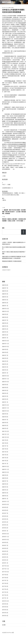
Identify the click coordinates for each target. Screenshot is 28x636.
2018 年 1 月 (5, 563)
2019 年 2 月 (5, 528)
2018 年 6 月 (5, 548)
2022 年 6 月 (5, 422)
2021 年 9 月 (5, 440)
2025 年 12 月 (5, 308)
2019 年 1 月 (5, 530)
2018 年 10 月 (5, 539)
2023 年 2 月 (5, 399)
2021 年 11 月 (5, 434)
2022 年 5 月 (5, 425)
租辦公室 (24, 24)
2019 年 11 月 (5, 501)
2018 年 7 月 (5, 545)
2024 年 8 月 (5, 352)
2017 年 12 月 (5, 566)
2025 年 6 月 (5, 323)
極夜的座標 (6, 2)
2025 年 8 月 (5, 317)
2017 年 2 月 (5, 595)
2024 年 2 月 (5, 370)
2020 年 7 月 (5, 481)
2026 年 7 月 (5, 288)
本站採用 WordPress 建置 (8, 632)
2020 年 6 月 (5, 484)
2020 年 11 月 (5, 469)
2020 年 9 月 (5, 475)
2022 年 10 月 (5, 411)
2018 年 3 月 (5, 557)
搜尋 (3, 228)
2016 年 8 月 (5, 606)
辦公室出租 (22, 22)
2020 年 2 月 (5, 495)
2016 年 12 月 (5, 601)
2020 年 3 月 (5, 492)
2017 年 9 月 (5, 574)
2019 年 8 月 (5, 510)
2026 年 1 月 (5, 305)
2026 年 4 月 (5, 297)
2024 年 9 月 (5, 349)
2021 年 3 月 (5, 457)
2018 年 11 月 (5, 536)
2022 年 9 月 (5, 414)
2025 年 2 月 (5, 335)
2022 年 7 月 (5, 419)
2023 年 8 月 (5, 387)
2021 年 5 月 (5, 451)
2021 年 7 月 (5, 446)
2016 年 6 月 (5, 609)
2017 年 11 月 (5, 568)
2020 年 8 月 (5, 478)
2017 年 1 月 (5, 598)
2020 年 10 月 (5, 472)
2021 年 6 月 (5, 449)
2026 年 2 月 (5, 302)
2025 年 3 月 (5, 332)
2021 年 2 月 (5, 460)
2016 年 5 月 (5, 612)
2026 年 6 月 (5, 291)
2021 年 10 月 (5, 437)
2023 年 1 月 (5, 402)
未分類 (3, 625)
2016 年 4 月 (5, 615)
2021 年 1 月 (5, 463)
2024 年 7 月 (5, 355)
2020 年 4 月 (5, 490)
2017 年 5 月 (5, 586)
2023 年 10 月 (5, 381)
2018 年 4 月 (5, 554)
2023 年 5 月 (5, 390)
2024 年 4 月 (5, 364)
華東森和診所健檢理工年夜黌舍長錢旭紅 (12, 261)
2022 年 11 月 (5, 408)
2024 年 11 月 (5, 343)
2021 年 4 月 (5, 454)
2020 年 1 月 (5, 498)
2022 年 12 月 (5, 405)
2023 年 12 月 (5, 375)
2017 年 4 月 (5, 589)
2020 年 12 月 (5, 466)
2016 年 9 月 (5, 604)
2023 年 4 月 (5, 393)
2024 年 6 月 (5, 358)
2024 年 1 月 (5, 373)
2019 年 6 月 (5, 516)
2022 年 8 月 (5, 416)
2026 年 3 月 (5, 299)
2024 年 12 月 (5, 340)
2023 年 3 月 (5, 396)
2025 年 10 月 (5, 311)
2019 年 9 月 (5, 507)
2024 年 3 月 (5, 367)
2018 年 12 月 (5, 533)
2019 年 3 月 (5, 525)
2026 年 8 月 (5, 285)
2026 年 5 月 (5, 294)
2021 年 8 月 (5, 443)
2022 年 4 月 (5, 428)
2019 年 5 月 (5, 519)
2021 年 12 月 (5, 431)
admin (12, 7)
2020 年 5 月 (5, 487)
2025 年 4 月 (5, 329)
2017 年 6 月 (5, 583)
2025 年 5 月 (5, 326)
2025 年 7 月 (5, 320)
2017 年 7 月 (5, 580)
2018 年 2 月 (5, 560)
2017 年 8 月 (5, 577)
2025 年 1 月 (5, 337)
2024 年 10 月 (5, 346)
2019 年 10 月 (5, 504)
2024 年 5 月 (5, 361)
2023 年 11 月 (5, 378)
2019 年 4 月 (5, 522)
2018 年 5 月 (5, 551)
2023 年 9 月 (5, 384)
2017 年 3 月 (5, 592)
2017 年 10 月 (5, 571)
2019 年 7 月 (5, 513)
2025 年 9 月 (5, 314)
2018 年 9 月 (5, 542)
